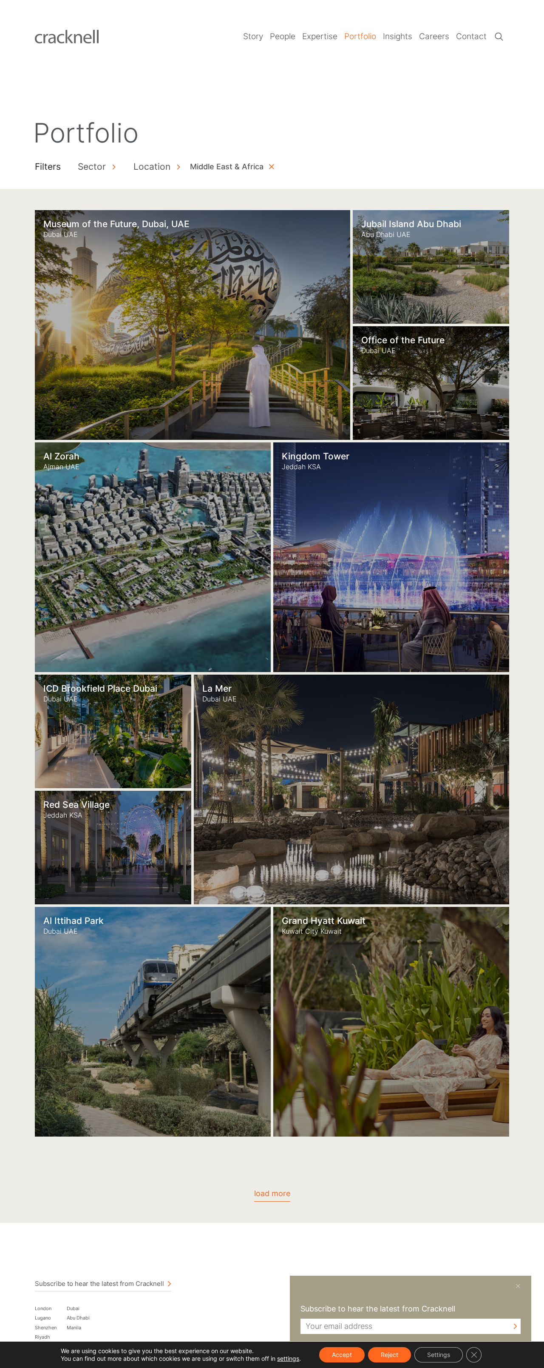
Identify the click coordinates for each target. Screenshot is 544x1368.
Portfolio (360, 36)
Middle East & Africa (227, 166)
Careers (434, 36)
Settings (438, 1354)
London (43, 1308)
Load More (272, 1193)
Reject (389, 1354)
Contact (471, 36)
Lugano (43, 1318)
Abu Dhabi (78, 1318)
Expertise (319, 36)
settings (288, 1358)
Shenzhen (46, 1328)
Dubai (73, 1308)
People (282, 36)
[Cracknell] (67, 36)
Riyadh (42, 1337)
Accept (342, 1354)
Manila (74, 1328)
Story (253, 36)
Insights (397, 36)
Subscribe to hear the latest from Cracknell (99, 1284)
